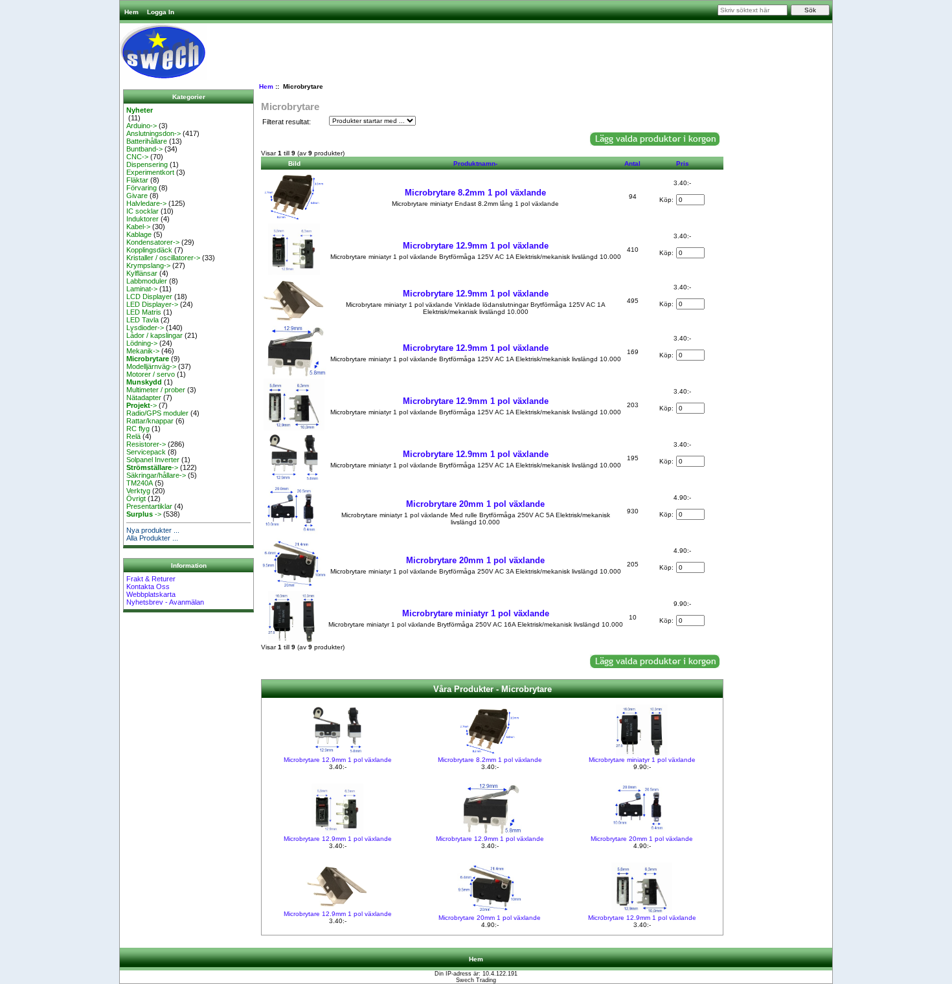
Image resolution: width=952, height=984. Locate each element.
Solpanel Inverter (152, 460)
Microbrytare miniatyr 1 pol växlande (475, 613)
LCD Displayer (149, 296)
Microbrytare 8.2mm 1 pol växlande (475, 192)
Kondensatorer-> (152, 242)
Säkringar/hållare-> (156, 475)
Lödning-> (141, 343)
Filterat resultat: (286, 122)
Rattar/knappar (150, 421)
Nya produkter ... (152, 530)
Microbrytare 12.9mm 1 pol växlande (476, 246)
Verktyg (138, 491)
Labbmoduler (146, 281)
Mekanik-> (142, 351)
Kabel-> (138, 226)
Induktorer (142, 219)
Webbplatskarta (151, 594)
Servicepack (146, 452)
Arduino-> (141, 125)
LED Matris (143, 312)
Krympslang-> (148, 265)
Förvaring (141, 188)
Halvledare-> (146, 203)
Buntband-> (144, 149)
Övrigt (136, 498)
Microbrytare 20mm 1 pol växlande (475, 504)
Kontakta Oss (148, 586)
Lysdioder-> (145, 327)
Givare (137, 195)
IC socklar (142, 211)
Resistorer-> (146, 444)
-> (141, 405)
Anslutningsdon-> (153, 133)
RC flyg (138, 428)
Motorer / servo (150, 374)
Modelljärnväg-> (151, 366)
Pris (682, 163)
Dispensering (147, 164)
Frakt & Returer (151, 579)
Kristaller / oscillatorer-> (163, 258)
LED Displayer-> (152, 304)
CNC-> (137, 157)
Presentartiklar (149, 506)
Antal (632, 163)
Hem (131, 12)
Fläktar (137, 180)
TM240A (139, 483)
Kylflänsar (141, 273)
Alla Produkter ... (152, 538)
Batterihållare (146, 141)
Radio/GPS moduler (157, 413)
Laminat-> (141, 289)
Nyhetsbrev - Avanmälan (165, 602)
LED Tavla (142, 320)
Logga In (160, 12)
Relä (133, 436)
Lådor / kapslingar (154, 335)
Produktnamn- (475, 163)
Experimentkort (150, 172)
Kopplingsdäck (149, 250)
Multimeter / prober (155, 390)
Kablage (139, 234)
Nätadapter (143, 397)
